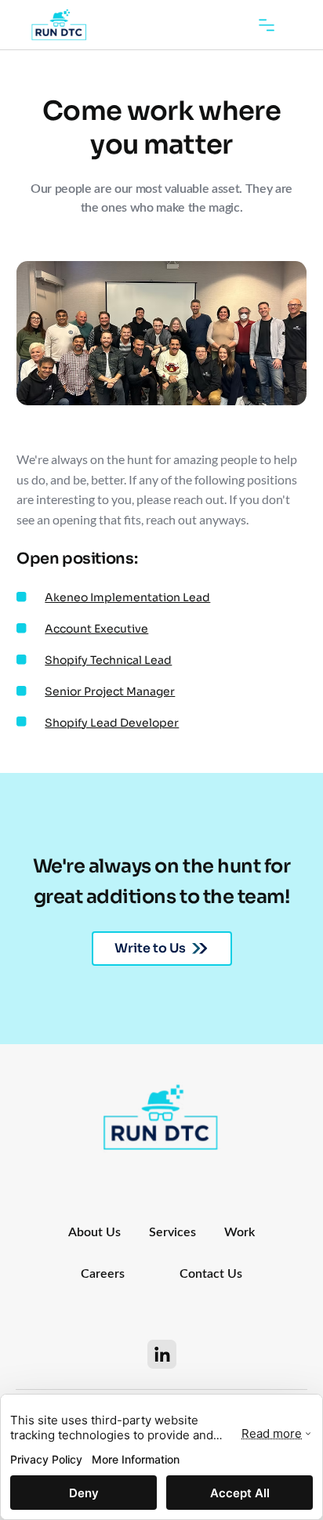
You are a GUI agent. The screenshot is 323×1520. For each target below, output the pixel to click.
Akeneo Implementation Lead (127, 597)
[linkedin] (161, 1354)
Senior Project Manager (110, 691)
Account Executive (96, 629)
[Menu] (266, 25)
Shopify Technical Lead (108, 660)
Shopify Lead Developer (112, 723)
